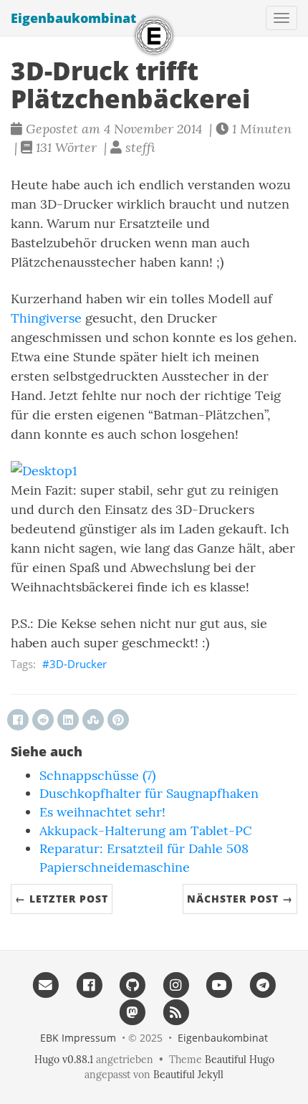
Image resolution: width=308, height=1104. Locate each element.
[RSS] (176, 1011)
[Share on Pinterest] (118, 720)
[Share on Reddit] (43, 720)
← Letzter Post (61, 898)
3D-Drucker (78, 664)
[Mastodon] (132, 1011)
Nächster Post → (240, 898)
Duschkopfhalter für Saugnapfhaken (149, 793)
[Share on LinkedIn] (68, 720)
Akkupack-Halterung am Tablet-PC (145, 830)
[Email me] (45, 985)
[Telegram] (262, 985)
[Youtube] (219, 985)
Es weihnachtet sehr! (102, 812)
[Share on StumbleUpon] (93, 720)
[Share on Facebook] (18, 720)
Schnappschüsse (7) (97, 775)
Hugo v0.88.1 (63, 1059)
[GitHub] (132, 985)
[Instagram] (176, 985)
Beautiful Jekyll (188, 1074)
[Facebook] (89, 985)
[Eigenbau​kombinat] (154, 36)
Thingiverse (46, 318)
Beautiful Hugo (239, 1059)
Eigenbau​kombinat (73, 18)
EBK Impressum (78, 1037)
